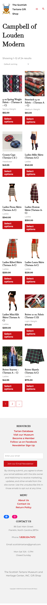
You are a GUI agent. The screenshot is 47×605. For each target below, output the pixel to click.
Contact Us (23, 503)
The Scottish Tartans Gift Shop (19, 9)
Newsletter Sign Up (23, 445)
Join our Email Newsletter (20, 463)
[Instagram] (14, 516)
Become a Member (24, 438)
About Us (23, 500)
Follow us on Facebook (23, 441)
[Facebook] (6, 516)
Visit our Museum (23, 434)
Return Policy (23, 507)
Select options (8, 120)
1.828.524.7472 (27, 537)
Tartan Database (23, 431)
